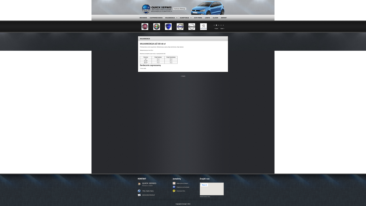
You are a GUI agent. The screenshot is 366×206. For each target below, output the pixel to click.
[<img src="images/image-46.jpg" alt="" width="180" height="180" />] (191, 26)
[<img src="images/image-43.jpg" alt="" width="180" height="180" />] (156, 26)
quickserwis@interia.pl (148, 195)
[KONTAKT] (224, 18)
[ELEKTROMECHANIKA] (156, 18)
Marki (216, 28)
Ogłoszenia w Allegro (182, 183)
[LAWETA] (207, 18)
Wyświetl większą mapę (205, 196)
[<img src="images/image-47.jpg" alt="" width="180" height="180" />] (203, 26)
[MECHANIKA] (143, 18)
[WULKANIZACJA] (171, 18)
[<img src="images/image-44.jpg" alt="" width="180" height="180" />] (168, 26)
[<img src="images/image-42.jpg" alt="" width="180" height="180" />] (145, 26)
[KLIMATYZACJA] (186, 18)
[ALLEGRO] (215, 18)
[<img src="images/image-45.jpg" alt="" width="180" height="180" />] (180, 26)
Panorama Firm (181, 191)
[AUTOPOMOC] (198, 18)
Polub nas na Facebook (183, 187)
